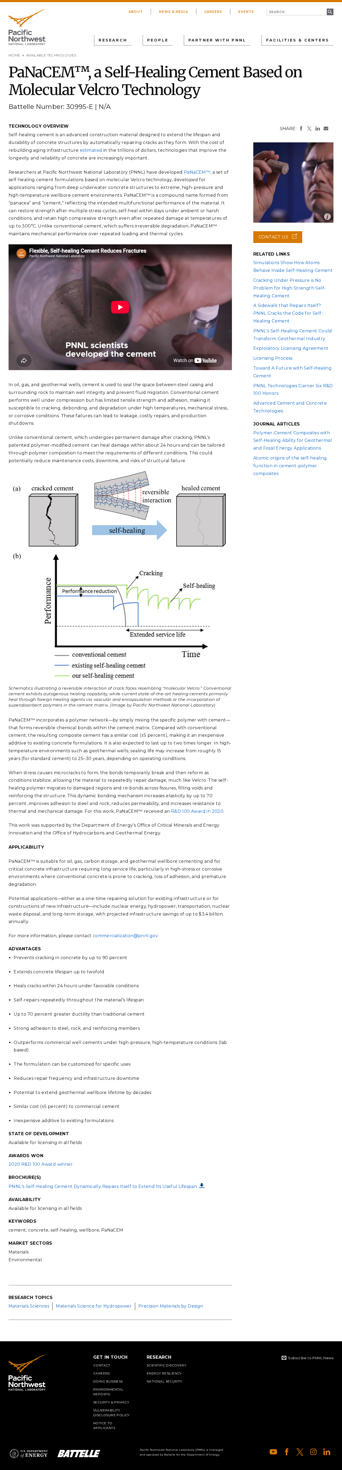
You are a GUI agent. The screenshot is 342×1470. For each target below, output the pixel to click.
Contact (101, 1365)
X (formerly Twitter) (300, 1451)
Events (246, 12)
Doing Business (108, 1381)
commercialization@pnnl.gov (125, 935)
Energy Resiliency (164, 1373)
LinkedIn (326, 1451)
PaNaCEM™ (197, 172)
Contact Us (280, 238)
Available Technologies (51, 55)
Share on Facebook (301, 128)
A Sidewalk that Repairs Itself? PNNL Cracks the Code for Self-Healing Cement (288, 313)
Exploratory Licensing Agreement (290, 348)
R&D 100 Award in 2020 (197, 811)
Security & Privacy (111, 1402)
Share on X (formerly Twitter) (309, 128)
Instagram (313, 1451)
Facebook (286, 1451)
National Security (164, 1381)
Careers (213, 12)
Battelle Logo (78, 1453)
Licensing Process (273, 358)
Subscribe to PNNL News (310, 1358)
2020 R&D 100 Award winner (41, 1164)
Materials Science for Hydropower (94, 1306)
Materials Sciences (29, 1306)
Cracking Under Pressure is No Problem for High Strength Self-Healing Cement (289, 288)
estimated (91, 150)
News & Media (173, 12)
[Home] (27, 27)
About (136, 12)
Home (14, 55)
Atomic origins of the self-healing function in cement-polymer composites (290, 465)
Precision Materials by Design (170, 1306)
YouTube (273, 1451)
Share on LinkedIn (317, 128)
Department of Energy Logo (29, 1454)
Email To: (325, 128)
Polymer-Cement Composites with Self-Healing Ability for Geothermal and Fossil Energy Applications (292, 440)
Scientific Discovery (166, 1365)
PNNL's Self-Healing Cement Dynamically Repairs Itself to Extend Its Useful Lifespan (103, 1186)
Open (327, 216)
